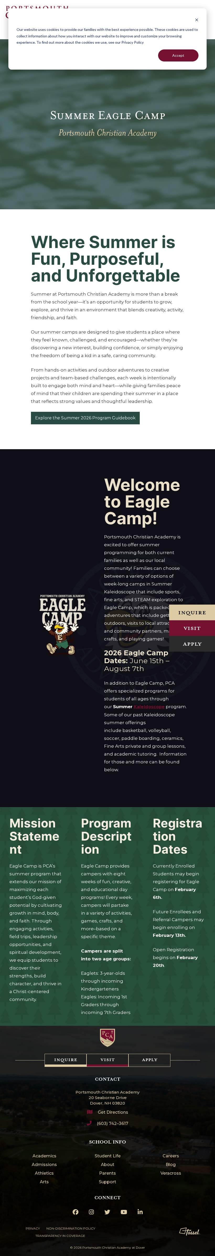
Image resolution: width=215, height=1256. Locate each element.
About (107, 1165)
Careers (171, 1156)
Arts (44, 1182)
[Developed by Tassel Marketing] (189, 1231)
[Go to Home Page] (107, 1037)
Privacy (33, 1228)
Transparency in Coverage (60, 1236)
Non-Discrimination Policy (70, 1228)
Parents (107, 1173)
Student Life (108, 1156)
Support (107, 1182)
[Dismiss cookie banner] (196, 19)
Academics (44, 1156)
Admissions (44, 1165)
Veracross (170, 1173)
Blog (171, 1165)
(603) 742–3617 (112, 1123)
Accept (178, 55)
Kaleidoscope (149, 706)
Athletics (44, 1173)
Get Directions (113, 1112)
